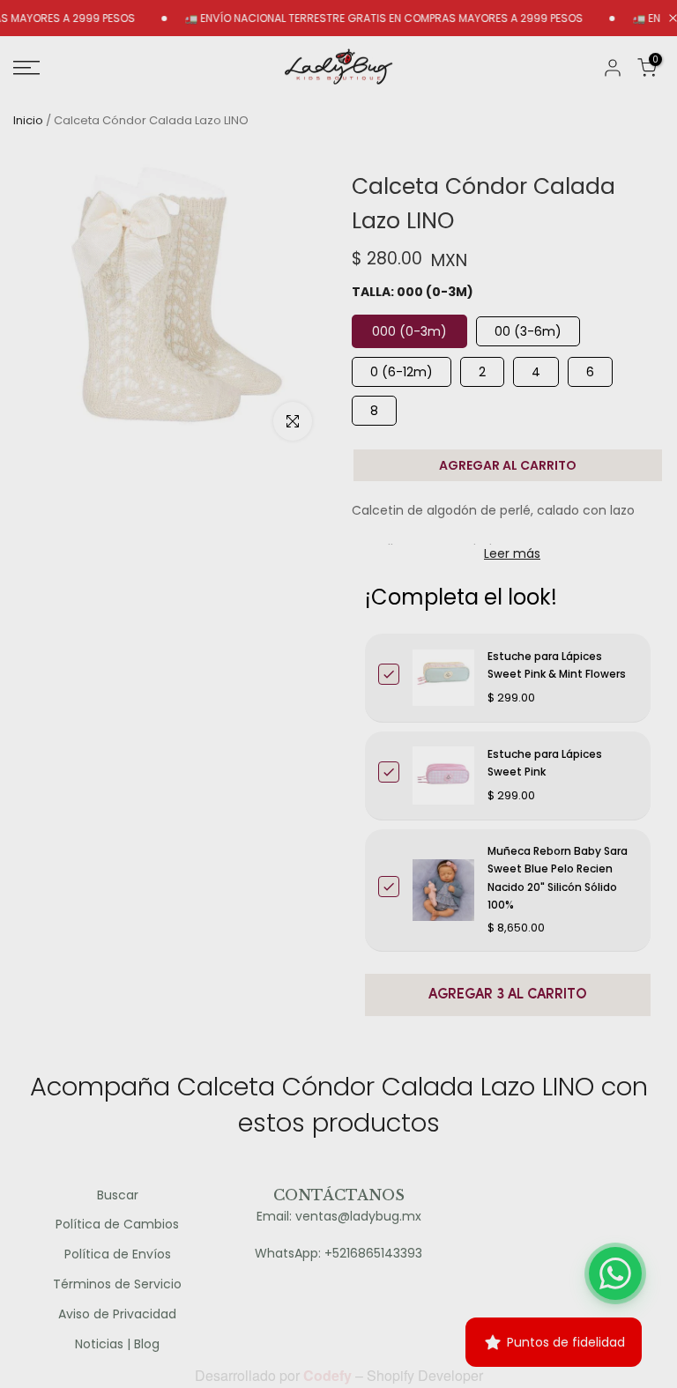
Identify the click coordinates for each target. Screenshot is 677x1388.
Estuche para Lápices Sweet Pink (544, 762)
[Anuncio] (361, 18)
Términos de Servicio (117, 1284)
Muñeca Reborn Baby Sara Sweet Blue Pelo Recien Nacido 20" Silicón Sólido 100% (557, 877)
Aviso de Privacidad (117, 1314)
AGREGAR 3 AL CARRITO (507, 995)
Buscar (117, 1195)
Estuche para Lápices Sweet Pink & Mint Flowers (556, 665)
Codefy (329, 1375)
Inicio (28, 120)
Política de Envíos (117, 1254)
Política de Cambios (117, 1224)
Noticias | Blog (117, 1344)
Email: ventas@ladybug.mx (339, 1216)
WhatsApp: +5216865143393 (338, 1253)
